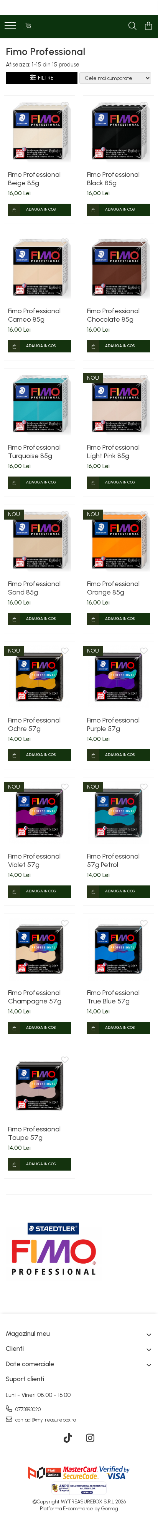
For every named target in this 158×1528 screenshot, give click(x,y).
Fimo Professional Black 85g (113, 178)
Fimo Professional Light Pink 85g (113, 451)
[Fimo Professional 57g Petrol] (118, 812)
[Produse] (10, 26)
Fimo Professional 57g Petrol (113, 860)
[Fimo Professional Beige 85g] (39, 131)
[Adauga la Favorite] (65, 106)
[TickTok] (68, 1438)
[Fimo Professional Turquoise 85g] (39, 403)
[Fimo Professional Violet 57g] (39, 812)
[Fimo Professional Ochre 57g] (39, 676)
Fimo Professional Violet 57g (34, 860)
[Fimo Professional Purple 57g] (118, 676)
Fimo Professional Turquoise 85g (34, 451)
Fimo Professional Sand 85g (34, 588)
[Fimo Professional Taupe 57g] (39, 1085)
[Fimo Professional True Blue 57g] (118, 949)
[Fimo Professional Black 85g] (118, 131)
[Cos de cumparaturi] (148, 26)
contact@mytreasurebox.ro (45, 1420)
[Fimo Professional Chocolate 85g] (118, 267)
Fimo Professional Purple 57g (113, 724)
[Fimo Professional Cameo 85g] (39, 267)
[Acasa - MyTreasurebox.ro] (28, 26)
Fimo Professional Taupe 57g (34, 1133)
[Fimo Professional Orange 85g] (118, 540)
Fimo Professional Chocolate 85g (113, 315)
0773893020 (27, 1409)
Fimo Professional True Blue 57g (113, 996)
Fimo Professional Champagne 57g (34, 996)
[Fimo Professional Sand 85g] (39, 540)
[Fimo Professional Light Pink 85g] (118, 403)
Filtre (45, 78)
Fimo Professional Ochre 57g (34, 724)
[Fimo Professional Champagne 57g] (39, 949)
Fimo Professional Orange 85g (113, 588)
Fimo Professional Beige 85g (34, 178)
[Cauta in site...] (132, 26)
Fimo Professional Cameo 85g (34, 315)
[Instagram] (90, 1438)
